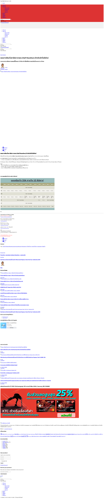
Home (1, 54)
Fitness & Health (5, 442)
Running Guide (52, 434)
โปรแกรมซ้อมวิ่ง (53, 436)
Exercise (10, 434)
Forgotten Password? (4, 465)
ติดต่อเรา (4, 17)
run (12, 246)
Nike (27, 434)
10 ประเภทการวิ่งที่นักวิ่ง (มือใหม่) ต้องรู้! (8, 365)
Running (4, 54)
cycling (8, 434)
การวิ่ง (27, 246)
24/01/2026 (2, 295)
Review (4, 13)
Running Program (64, 434)
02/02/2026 (2, 277)
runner (14, 246)
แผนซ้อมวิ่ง (44, 436)
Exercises (13, 434)
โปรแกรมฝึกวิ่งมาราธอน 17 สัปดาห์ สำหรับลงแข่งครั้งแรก (12, 275)
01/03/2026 (2, 383)
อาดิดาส (40, 436)
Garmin (20, 434)
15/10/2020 (2, 360)
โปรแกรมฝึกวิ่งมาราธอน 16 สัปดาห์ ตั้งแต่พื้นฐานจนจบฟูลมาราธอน (14, 305)
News (4, 14)
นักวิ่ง (29, 246)
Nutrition (29, 434)
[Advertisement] (20, 25)
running (17, 246)
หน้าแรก (4, 5)
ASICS (6, 434)
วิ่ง (34, 246)
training (24, 246)
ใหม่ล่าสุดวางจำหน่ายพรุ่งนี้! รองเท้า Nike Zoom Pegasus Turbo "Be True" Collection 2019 (20, 312)
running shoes (70, 434)
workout (83, 434)
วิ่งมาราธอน (7, 7)
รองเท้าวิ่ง (23, 436)
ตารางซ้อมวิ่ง (95, 434)
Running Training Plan (78, 434)
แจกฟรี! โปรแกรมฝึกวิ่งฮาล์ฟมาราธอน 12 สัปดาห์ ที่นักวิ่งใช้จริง (13, 293)
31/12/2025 (2, 307)
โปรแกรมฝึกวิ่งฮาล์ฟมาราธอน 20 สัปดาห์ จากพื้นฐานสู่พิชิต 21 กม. (14, 299)
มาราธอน (32, 246)
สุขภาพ (6, 36)
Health (22, 434)
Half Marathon (6, 246)
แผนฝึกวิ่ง (48, 436)
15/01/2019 (2, 368)
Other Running (33, 434)
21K (3, 246)
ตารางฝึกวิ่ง (100, 434)
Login (4, 3)
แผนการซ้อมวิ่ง (42, 246)
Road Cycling (38, 434)
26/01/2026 (2, 289)
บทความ (4, 6)
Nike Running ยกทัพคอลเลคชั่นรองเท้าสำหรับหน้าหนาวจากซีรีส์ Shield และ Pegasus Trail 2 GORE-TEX (23, 357)
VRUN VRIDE (4, 367)
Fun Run (17, 434)
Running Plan (20, 246)
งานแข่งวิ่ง (91, 434)
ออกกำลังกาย (37, 436)
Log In (1, 475)
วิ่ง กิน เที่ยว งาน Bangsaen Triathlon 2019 (9, 373)
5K (1, 434)
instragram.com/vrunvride (4, 225)
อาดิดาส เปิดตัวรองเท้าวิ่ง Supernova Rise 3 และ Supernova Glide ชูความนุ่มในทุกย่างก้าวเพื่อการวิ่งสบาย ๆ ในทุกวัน (25, 380)
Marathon (10, 246)
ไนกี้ (64, 436)
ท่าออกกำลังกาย (7, 436)
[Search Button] (11, 19)
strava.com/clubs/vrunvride (5, 228)
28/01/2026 (2, 283)
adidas (4, 434)
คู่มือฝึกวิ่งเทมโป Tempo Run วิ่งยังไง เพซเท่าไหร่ (10, 287)
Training (4, 15)
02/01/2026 (2, 301)
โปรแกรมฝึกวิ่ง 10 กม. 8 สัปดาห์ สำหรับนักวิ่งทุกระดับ (11, 281)
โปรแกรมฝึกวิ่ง (58, 436)
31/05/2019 (2, 68)
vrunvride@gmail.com (8, 428)
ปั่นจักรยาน (7, 9)
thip (6, 67)
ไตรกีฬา (6, 10)
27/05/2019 (2, 352)
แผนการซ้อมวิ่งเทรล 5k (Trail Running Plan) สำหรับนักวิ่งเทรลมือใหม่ (15, 349)
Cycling (4, 441)
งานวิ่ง (89, 434)
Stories (4, 16)
